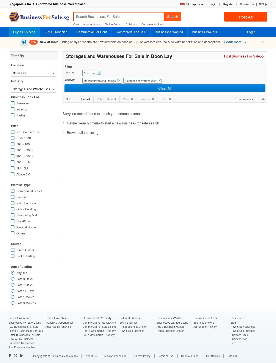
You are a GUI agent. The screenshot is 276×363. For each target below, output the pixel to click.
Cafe (76, 24)
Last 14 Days (25, 291)
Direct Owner (25, 250)
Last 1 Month (25, 297)
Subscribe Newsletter (21, 343)
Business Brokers (204, 31)
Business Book (239, 335)
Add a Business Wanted (171, 326)
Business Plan (239, 339)
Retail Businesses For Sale (24, 335)
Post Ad (246, 17)
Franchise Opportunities (59, 322)
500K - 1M (23, 162)
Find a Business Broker (133, 326)
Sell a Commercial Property (99, 335)
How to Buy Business (21, 339)
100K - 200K (24, 150)
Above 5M (23, 174)
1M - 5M (22, 168)
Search (172, 16)
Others (21, 233)
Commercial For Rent (91, 31)
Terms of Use (165, 356)
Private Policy (142, 356)
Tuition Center (113, 24)
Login (213, 4)
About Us (91, 356)
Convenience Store (152, 24)
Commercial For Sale (131, 31)
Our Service (213, 356)
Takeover (22, 103)
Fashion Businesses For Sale (26, 330)
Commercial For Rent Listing (99, 322)
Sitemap (233, 356)
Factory (21, 197)
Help (233, 343)
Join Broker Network (205, 326)
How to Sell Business (131, 330)
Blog (233, 322)
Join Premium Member (22, 347)
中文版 (263, 4)
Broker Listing (25, 256)
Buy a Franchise (55, 31)
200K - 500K (24, 156)
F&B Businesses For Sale (23, 326)
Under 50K (23, 138)
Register (228, 4)
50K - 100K (24, 144)
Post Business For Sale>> (244, 56)
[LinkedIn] (22, 355)
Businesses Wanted (169, 31)
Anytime (21, 273)
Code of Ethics (189, 356)
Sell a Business (128, 322)
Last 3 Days (24, 279)
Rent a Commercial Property (99, 330)
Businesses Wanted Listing (172, 322)
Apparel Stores (92, 24)
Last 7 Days (24, 285)
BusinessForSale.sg (39, 18)
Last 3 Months (26, 303)
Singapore (192, 4)
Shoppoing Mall (27, 215)
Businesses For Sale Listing (25, 322)
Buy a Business (24, 31)
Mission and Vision (115, 356)
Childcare (131, 24)
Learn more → (235, 41)
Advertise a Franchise (58, 326)
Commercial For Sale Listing (99, 326)
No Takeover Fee (28, 132)
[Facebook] (10, 355)
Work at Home (26, 227)
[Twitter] (16, 355)
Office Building (26, 209)
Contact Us (247, 4)
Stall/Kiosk (23, 221)
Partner (21, 115)
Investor (21, 109)
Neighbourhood (27, 203)
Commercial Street (29, 191)
